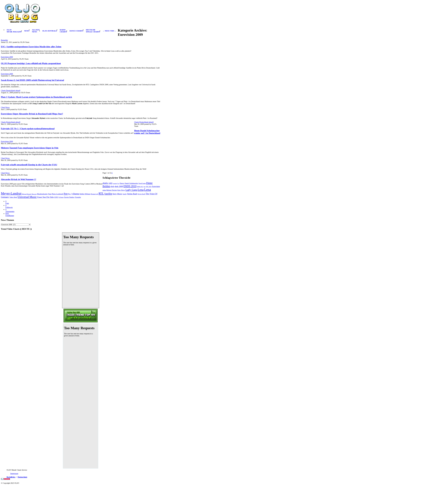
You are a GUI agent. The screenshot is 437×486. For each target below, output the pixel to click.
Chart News (5, 107)
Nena (49, 194)
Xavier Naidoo (69, 197)
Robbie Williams (85, 194)
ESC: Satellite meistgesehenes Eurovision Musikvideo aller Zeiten (31, 46)
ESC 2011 (149, 186)
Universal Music (27, 196)
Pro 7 (70, 194)
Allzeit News (36, 31)
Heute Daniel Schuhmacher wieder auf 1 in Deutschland (147, 131)
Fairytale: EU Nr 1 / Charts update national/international (28, 128)
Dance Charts (76, 31)
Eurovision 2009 (7, 57)
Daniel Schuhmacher (131, 183)
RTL (101, 193)
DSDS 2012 (140, 186)
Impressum (14, 473)
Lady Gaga (131, 189)
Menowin (34, 194)
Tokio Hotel (13, 197)
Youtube (78, 197)
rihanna (75, 194)
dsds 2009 (119, 186)
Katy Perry (121, 190)
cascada (115, 183)
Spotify (125, 194)
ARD (110, 183)
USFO (56, 197)
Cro (118, 183)
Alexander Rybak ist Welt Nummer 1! (18, 179)
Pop (66, 193)
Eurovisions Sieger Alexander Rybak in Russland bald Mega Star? (32, 114)
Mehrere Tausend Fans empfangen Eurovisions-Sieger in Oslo (29, 148)
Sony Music (117, 194)
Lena (141, 189)
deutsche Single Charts (93, 31)
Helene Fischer (111, 190)
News (26, 31)
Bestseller (4, 40)
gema (104, 190)
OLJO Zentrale (49, 31)
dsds (112, 186)
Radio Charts (63, 31)
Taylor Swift (141, 194)
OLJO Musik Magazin (14, 31)
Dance (122, 183)
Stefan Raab (132, 194)
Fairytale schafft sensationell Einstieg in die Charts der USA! (29, 164)
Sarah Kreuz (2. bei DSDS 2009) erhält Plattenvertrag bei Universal (32, 80)
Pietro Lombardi (57, 194)
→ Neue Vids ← (109, 31)
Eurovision (156, 186)
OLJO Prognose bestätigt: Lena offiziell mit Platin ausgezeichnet (31, 63)
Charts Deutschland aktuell (10, 90)
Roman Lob (94, 194)
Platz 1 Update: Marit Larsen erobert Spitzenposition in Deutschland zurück (36, 97)
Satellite (108, 193)
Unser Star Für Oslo (45, 197)
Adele (105, 183)
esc (145, 186)
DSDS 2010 (129, 186)
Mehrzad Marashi (26, 194)
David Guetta (142, 183)
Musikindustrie (42, 194)
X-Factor (61, 197)
